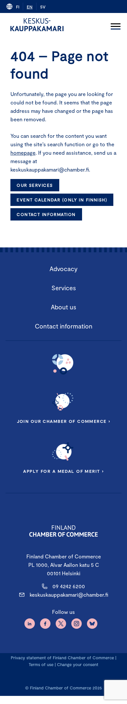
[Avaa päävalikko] (115, 25)
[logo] (37, 24)
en (30, 6)
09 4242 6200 (68, 586)
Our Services (35, 185)
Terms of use (41, 664)
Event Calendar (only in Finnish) (62, 199)
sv (43, 6)
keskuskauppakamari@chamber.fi (69, 594)
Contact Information (46, 214)
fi (17, 6)
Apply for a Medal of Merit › (63, 471)
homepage (22, 152)
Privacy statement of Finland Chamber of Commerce (62, 657)
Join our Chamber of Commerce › (63, 421)
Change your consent (77, 664)
